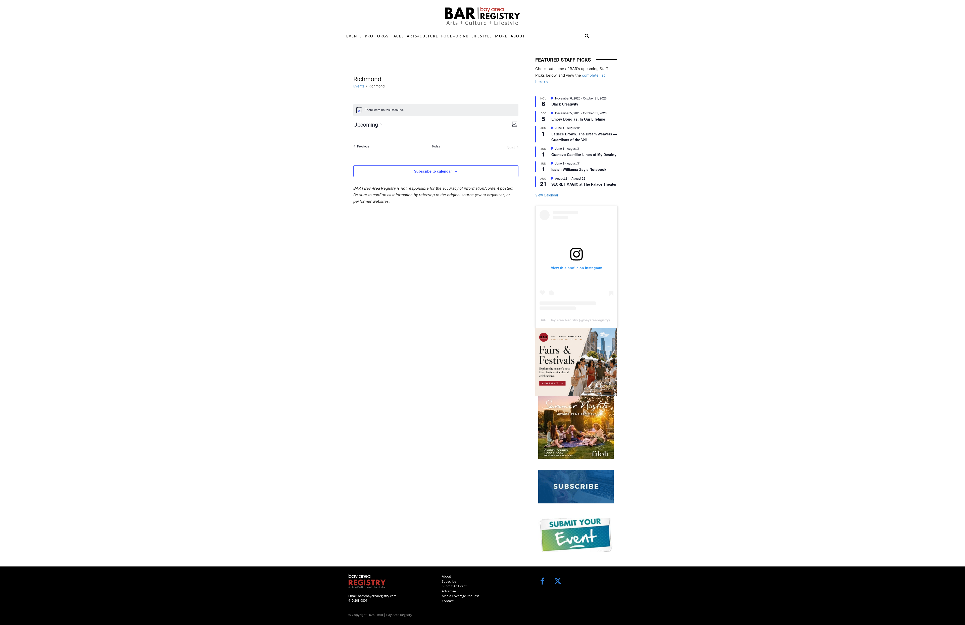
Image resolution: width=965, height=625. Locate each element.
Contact (448, 601)
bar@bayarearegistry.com (377, 596)
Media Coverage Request (460, 596)
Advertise (449, 591)
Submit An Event (454, 586)
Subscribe (449, 581)
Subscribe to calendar (433, 171)
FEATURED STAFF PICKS (563, 60)
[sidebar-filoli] (576, 427)
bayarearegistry (596, 320)
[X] (558, 582)
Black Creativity (564, 104)
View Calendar (546, 194)
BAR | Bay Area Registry (559, 320)
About (446, 576)
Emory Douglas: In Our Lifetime (578, 119)
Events (358, 86)
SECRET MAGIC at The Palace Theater (583, 184)
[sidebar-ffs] (576, 362)
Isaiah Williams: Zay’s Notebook (578, 169)
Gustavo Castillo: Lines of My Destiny (583, 154)
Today (436, 146)
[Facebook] (542, 582)
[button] (587, 36)
